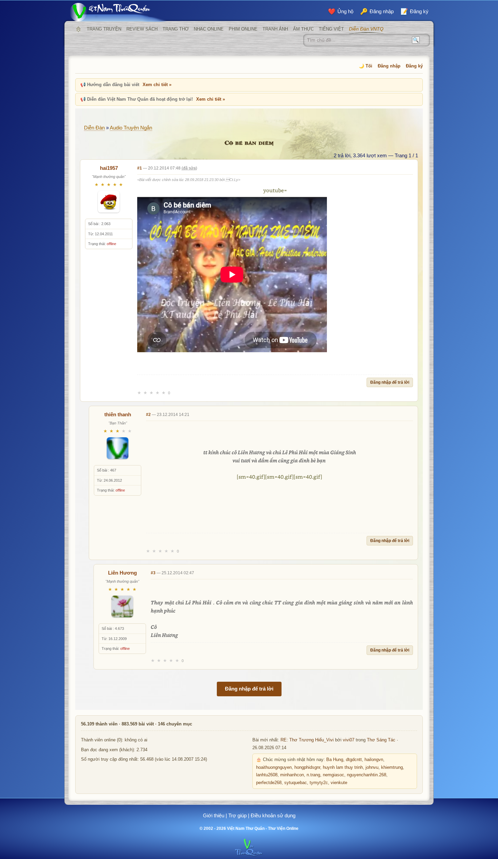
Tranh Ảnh (275, 29)
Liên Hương (122, 573)
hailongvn (374, 759)
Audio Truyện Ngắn (131, 128)
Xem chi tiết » (157, 84)
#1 (139, 168)
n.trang (313, 775)
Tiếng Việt (331, 29)
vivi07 (348, 740)
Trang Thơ (176, 29)
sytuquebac (295, 782)
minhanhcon (292, 775)
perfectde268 (269, 782)
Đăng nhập (389, 65)
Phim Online (243, 29)
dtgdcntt (354, 759)
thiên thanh (117, 414)
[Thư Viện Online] (118, 12)
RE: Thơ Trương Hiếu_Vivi (307, 740)
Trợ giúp (237, 815)
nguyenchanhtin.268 (366, 775)
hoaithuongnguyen (274, 767)
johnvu (372, 767)
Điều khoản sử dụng (273, 815)
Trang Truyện (104, 29)
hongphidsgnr (307, 767)
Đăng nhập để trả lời (389, 382)
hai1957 (109, 168)
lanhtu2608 (266, 775)
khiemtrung (392, 767)
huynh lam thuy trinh (343, 767)
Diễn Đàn (94, 128)
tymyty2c (319, 782)
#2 (148, 414)
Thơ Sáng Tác (381, 740)
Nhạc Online (209, 29)
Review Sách (142, 29)
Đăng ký (414, 65)
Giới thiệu (213, 815)
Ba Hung (334, 759)
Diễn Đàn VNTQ (366, 29)
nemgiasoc (333, 775)
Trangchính (78, 29)
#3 (153, 573)
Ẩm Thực (303, 29)
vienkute (339, 782)
